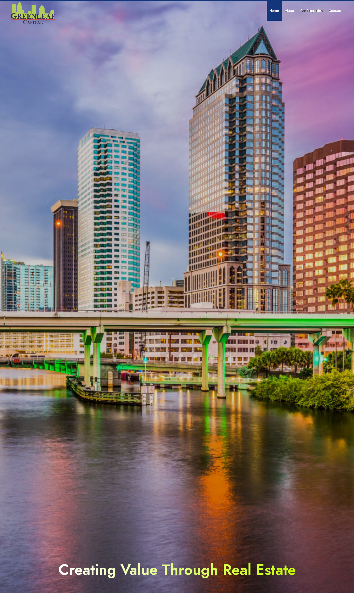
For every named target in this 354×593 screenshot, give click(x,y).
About (289, 11)
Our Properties (311, 11)
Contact (335, 11)
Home (274, 11)
